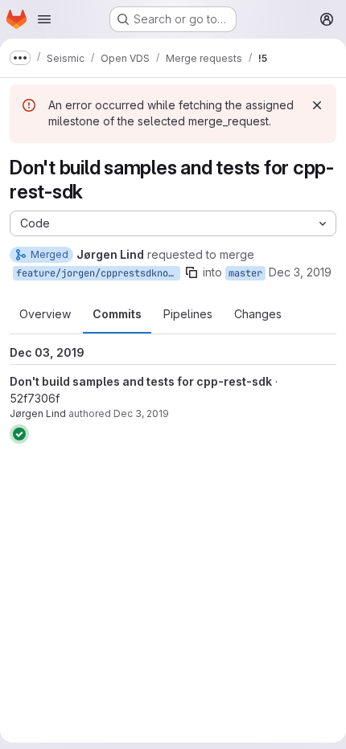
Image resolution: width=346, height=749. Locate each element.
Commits (117, 314)
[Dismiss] (317, 105)
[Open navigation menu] (44, 19)
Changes (258, 314)
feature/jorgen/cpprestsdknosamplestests (98, 273)
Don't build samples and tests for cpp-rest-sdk (141, 381)
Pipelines (187, 314)
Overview (45, 314)
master (245, 273)
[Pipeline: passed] (19, 434)
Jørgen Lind (38, 413)
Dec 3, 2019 (300, 272)
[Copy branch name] (191, 272)
